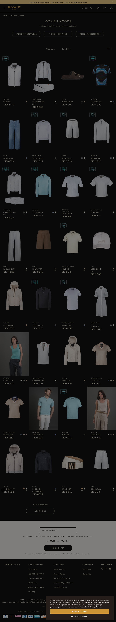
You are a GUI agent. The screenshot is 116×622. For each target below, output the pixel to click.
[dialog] (58, 311)
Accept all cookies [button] (79, 611)
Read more (99, 607)
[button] (79, 616)
